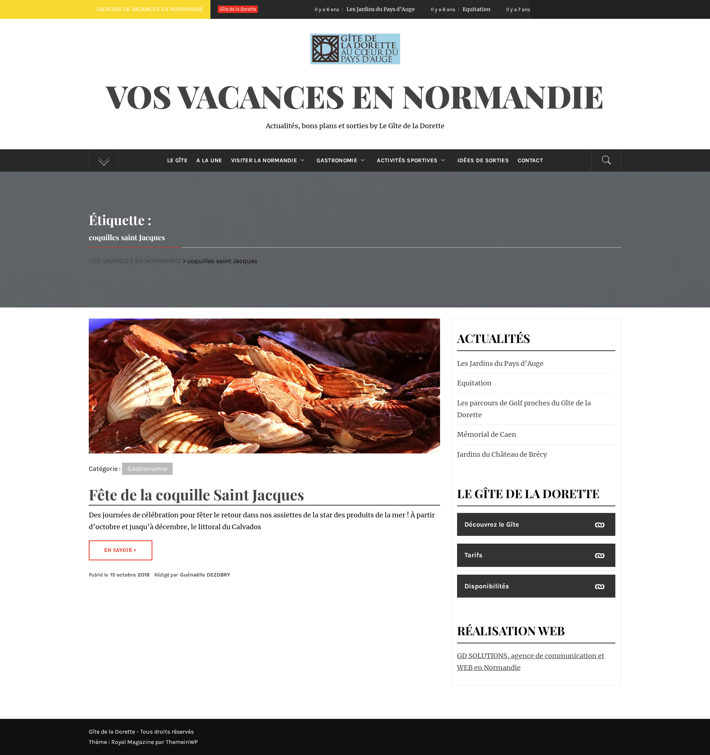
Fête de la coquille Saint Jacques (196, 494)
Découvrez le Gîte (491, 524)
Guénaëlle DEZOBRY (205, 575)
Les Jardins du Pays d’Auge (326, 9)
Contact (530, 160)
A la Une (209, 160)
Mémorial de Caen (486, 434)
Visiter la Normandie (264, 160)
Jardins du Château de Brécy (502, 454)
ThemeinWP (182, 741)
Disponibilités (486, 586)
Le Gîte (177, 160)
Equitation (422, 9)
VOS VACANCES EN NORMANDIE (355, 95)
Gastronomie (337, 160)
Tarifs (473, 555)
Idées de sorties (483, 160)
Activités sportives (407, 160)
